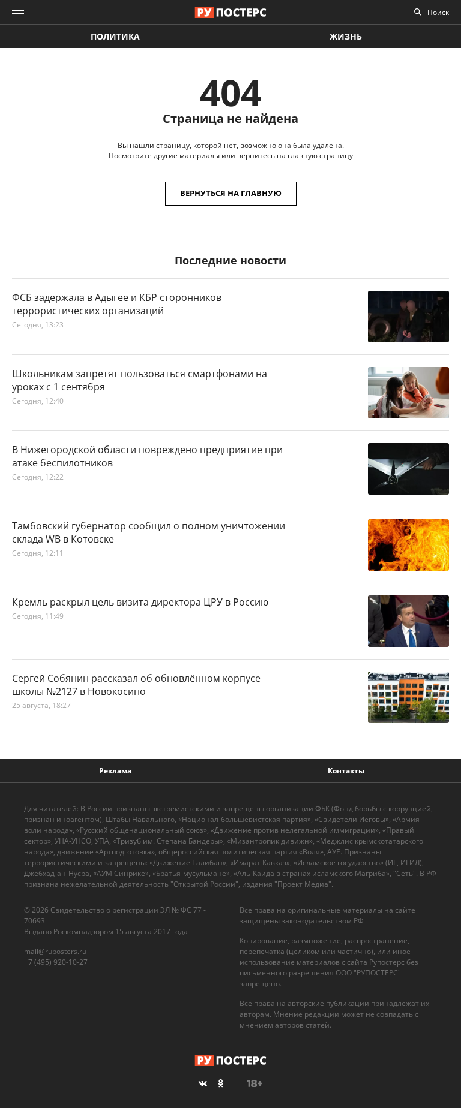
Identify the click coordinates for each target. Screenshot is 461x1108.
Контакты (346, 771)
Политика (115, 36)
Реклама (115, 771)
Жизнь (346, 36)
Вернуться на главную (231, 193)
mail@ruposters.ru (55, 951)
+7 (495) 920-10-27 (56, 962)
